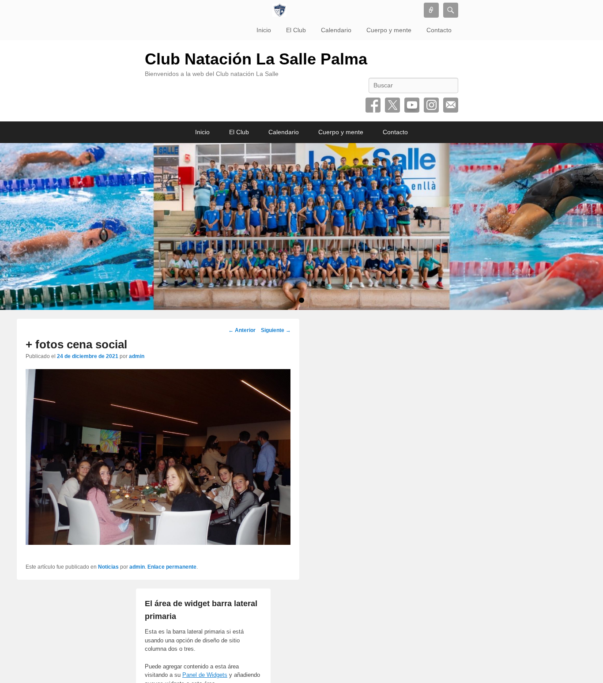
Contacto (439, 30)
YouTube (411, 105)
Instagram (431, 105)
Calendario (336, 30)
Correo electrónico (450, 105)
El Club (296, 30)
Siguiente (276, 330)
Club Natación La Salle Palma (256, 59)
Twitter (392, 105)
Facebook (373, 105)
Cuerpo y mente (388, 30)
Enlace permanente (171, 567)
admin (136, 356)
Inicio (263, 30)
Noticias (108, 567)
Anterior (242, 330)
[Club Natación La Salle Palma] (279, 10)
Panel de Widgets (204, 675)
